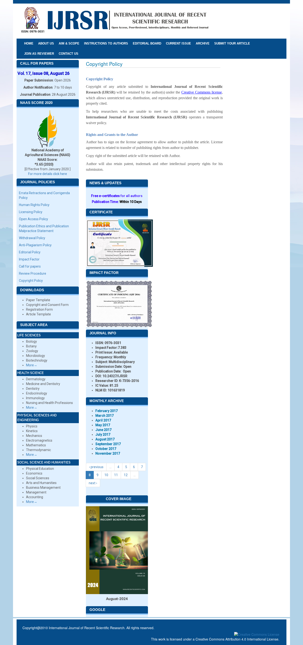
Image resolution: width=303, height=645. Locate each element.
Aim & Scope (69, 43)
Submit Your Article (232, 43)
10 (106, 475)
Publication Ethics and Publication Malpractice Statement (44, 228)
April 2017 (103, 420)
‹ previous (96, 467)
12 (126, 475)
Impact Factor (29, 259)
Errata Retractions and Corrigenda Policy (44, 195)
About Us (46, 43)
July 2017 (102, 434)
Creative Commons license (201, 92)
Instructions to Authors (106, 43)
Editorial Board (147, 43)
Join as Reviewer (39, 53)
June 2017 (103, 430)
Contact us (68, 53)
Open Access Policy (33, 219)
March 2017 (104, 415)
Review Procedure (32, 273)
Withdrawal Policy (32, 238)
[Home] (115, 20)
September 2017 (108, 444)
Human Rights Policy (34, 205)
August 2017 (105, 439)
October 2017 (105, 449)
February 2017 (106, 411)
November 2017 (107, 453)
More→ (31, 365)
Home (28, 43)
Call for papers (30, 266)
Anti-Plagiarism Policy (35, 245)
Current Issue (178, 43)
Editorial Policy (29, 252)
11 (116, 475)
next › (93, 483)
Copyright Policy (31, 280)
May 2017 (102, 425)
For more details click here (47, 174)
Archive (202, 43)
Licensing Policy (30, 212)
